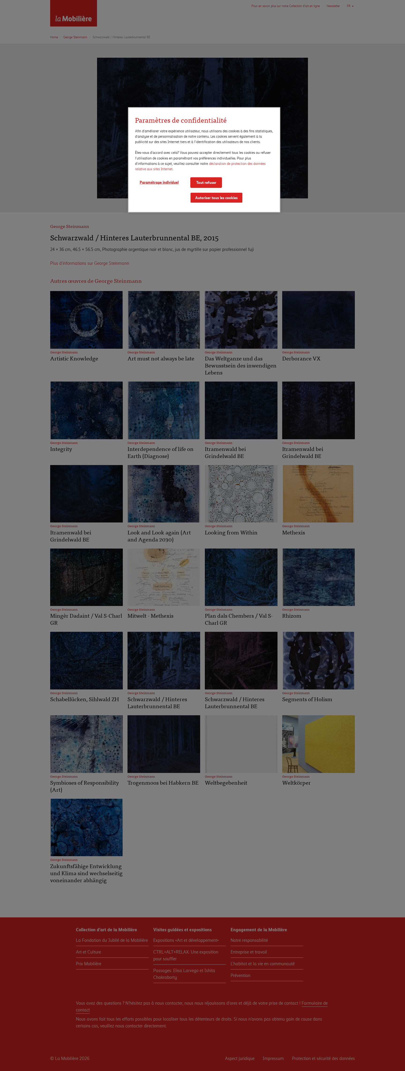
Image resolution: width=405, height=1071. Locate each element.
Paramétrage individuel (159, 182)
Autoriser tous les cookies (216, 197)
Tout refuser (206, 182)
